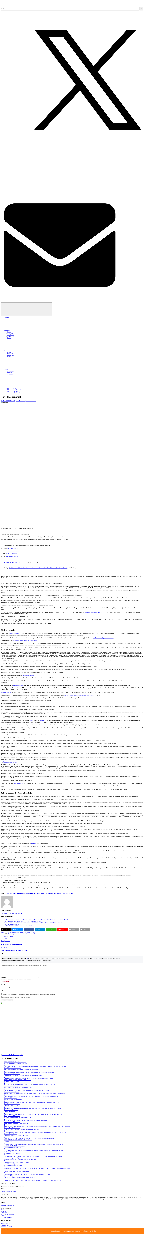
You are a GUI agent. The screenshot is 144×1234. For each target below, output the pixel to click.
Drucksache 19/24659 (12, 551)
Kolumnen (7, 387)
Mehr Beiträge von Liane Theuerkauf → (11, 913)
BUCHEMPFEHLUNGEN (8, 1214)
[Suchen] (141, 8)
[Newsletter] (73, 300)
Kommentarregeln (5, 1225)
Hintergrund (7, 330)
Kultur (9, 338)
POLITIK (3, 1211)
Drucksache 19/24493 (12, 548)
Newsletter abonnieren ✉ (7, 1205)
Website (3, 991)
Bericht (31, 720)
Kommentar (7, 350)
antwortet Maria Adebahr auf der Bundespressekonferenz (79, 695)
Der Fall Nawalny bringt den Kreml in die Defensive (18, 925)
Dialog (6, 369)
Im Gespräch (10, 371)
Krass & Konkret (8, 374)
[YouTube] (16, 176)
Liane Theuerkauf (20, 401)
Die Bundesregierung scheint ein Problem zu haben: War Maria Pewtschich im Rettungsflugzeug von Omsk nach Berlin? (38, 893)
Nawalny (20, 933)
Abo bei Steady (83, 1231)
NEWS (2, 1209)
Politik (9, 332)
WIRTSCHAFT (5, 1212)
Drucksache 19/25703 (11, 554)
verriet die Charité (18, 783)
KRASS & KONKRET (7, 1217)
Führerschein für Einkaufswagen (15, 390)
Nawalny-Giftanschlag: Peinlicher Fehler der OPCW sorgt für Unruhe (22, 921)
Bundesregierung (12, 933)
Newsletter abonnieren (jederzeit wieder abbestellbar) (16, 997)
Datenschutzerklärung (6, 1223)
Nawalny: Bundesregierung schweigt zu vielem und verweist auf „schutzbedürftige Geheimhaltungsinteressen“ (33, 922)
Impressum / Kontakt (6, 1226)
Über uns (6, 317)
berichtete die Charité (28, 675)
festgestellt (42, 720)
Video (24, 826)
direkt (94, 1231)
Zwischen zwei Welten (13, 391)
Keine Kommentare (31, 401)
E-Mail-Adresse (5, 988)
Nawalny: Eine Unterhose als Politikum (14, 924)
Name (3, 984)
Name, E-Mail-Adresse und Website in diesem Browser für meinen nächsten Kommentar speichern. (29, 994)
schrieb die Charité (18, 685)
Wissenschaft (10, 336)
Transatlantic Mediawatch (14, 393)
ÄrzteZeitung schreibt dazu (10, 762)
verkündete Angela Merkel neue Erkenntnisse (25, 640)
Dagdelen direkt (11, 388)
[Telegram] (16, 188)
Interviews (33, 843)
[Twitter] (73, 150)
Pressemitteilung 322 (6, 692)
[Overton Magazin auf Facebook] (16, 163)
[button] (6, 929)
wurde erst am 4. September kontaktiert (103, 638)
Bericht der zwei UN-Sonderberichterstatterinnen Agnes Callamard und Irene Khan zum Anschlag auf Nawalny (38, 568)
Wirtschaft (10, 333)
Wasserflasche (34, 933)
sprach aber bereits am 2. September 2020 (95, 612)
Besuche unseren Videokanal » (9, 1191)
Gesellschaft (10, 335)
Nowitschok (26, 933)
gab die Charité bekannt (15, 633)
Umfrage (9, 372)
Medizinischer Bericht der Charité (13, 562)
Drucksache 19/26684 (12, 556)
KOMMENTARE (5, 1215)
